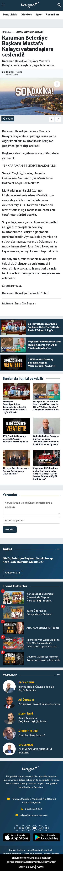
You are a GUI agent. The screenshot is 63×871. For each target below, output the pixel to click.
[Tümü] (58, 549)
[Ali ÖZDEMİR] (9, 702)
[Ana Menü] (3, 5)
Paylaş (9, 119)
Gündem (26, 14)
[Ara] (59, 5)
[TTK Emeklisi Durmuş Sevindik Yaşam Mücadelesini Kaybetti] (16, 426)
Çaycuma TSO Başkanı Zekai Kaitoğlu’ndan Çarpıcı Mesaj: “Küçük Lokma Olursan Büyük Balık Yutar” (45, 473)
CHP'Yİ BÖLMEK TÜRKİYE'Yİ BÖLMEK (35, 751)
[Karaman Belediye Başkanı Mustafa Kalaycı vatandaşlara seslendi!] (31, 96)
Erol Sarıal (25, 745)
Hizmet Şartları (51, 853)
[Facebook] (17, 828)
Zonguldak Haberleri (29, 32)
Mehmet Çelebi (28, 731)
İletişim (21, 850)
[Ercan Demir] (9, 686)
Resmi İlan (52, 14)
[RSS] (46, 828)
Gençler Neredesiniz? (31, 735)
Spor (39, 14)
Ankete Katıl (12, 572)
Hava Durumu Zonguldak (39, 850)
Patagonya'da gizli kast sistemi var (39, 704)
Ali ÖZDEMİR (26, 700)
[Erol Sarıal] (9, 749)
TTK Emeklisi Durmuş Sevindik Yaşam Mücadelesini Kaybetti (15, 439)
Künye (12, 850)
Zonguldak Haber (11, 853)
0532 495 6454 (33, 809)
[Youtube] (34, 828)
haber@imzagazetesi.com (33, 815)
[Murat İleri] (9, 717)
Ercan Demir (26, 682)
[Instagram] (28, 828)
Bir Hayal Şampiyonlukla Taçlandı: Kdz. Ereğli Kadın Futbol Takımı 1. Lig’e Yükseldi (15, 407)
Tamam (40, 867)
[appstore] (16, 838)
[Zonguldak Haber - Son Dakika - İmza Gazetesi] (31, 5)
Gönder (10, 529)
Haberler (7, 32)
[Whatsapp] (40, 828)
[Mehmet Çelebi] (9, 733)
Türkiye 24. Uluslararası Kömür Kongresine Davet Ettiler (16, 471)
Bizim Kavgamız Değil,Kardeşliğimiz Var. (32, 720)
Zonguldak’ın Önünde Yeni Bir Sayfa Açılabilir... (36, 689)
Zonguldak (9, 14)
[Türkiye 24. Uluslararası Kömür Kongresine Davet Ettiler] (16, 458)
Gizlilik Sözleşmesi (32, 853)
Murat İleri (25, 714)
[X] (23, 828)
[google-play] (46, 838)
